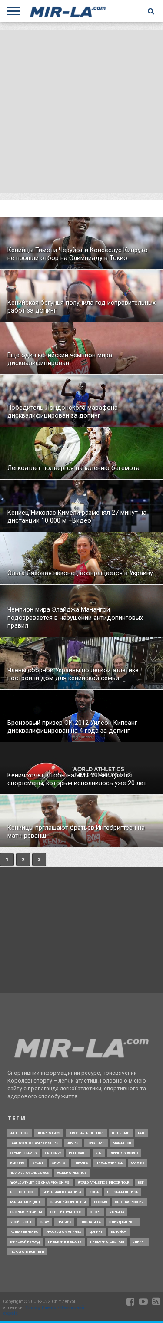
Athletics (19, 1133)
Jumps (73, 1143)
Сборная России (129, 1202)
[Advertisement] (81, 111)
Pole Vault (78, 1153)
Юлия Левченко (24, 1232)
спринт (139, 1242)
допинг (96, 1232)
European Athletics (86, 1133)
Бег (141, 1183)
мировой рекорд (25, 1242)
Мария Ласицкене (26, 1202)
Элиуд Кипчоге (123, 1222)
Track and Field (109, 1163)
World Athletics (72, 1173)
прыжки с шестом (107, 1242)
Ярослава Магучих (64, 1232)
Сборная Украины (26, 1212)
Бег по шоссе (22, 1192)
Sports (59, 1163)
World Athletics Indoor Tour (104, 1183)
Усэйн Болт (21, 1222)
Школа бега (90, 1222)
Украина (117, 1212)
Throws (81, 1163)
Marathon (122, 1143)
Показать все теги (27, 1252)
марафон (119, 1232)
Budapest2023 (48, 1133)
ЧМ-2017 (64, 1222)
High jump (121, 1133)
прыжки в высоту (65, 1242)
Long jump (96, 1143)
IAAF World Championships (34, 1143)
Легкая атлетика (122, 1192)
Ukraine (137, 1163)
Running (17, 1163)
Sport (37, 1163)
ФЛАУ (44, 1222)
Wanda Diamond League (29, 1173)
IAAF (141, 1133)
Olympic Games (23, 1153)
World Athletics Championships (40, 1183)
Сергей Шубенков (66, 1212)
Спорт (95, 1212)
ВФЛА (94, 1192)
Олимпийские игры (68, 1202)
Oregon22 (53, 1153)
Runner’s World (124, 1153)
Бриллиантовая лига (62, 1192)
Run (99, 1153)
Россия (100, 1202)
